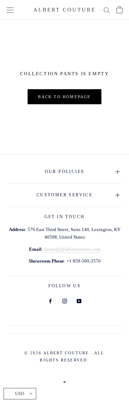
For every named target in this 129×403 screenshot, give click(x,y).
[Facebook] (50, 300)
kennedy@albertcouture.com (72, 249)
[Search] (107, 10)
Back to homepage (64, 97)
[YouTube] (79, 300)
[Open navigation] (10, 10)
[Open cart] (119, 9)
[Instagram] (64, 300)
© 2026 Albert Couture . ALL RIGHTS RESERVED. (64, 356)
